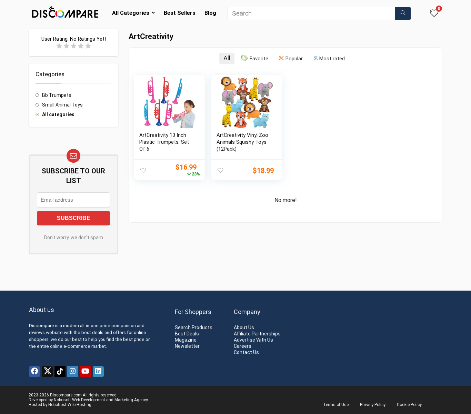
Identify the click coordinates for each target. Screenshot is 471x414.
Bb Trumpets (56, 95)
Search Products (193, 327)
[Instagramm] (72, 371)
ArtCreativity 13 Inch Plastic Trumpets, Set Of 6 (164, 142)
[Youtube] (85, 371)
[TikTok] (60, 371)
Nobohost (57, 404)
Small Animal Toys (62, 105)
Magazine (186, 340)
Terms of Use (336, 404)
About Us (244, 327)
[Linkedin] (98, 371)
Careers (242, 346)
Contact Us (246, 352)
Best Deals (187, 333)
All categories (58, 114)
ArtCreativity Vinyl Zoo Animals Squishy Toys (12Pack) (242, 142)
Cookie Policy (409, 404)
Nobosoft (62, 399)
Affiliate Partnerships (257, 333)
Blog (210, 13)
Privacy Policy (372, 404)
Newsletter (187, 346)
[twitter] (47, 371)
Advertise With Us (253, 340)
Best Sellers (180, 13)
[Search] (403, 13)
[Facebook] (34, 371)
